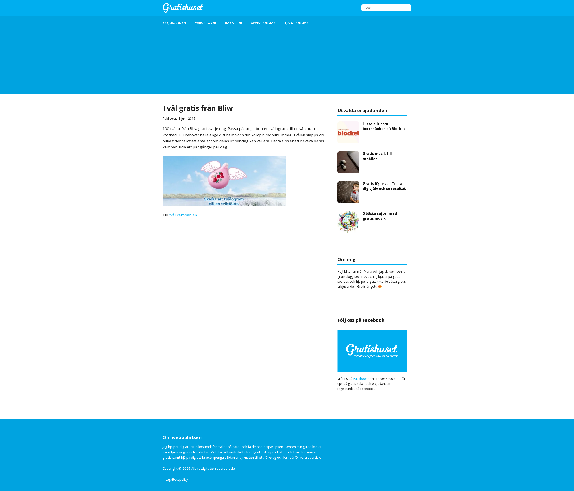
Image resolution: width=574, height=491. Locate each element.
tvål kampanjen (183, 214)
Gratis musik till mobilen (377, 156)
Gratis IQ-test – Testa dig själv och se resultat (384, 186)
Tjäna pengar (296, 22)
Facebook (360, 378)
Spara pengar (263, 22)
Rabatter (233, 22)
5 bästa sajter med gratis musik (380, 216)
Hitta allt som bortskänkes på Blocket (384, 126)
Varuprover (205, 22)
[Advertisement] (287, 62)
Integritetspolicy (175, 479)
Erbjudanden (174, 22)
